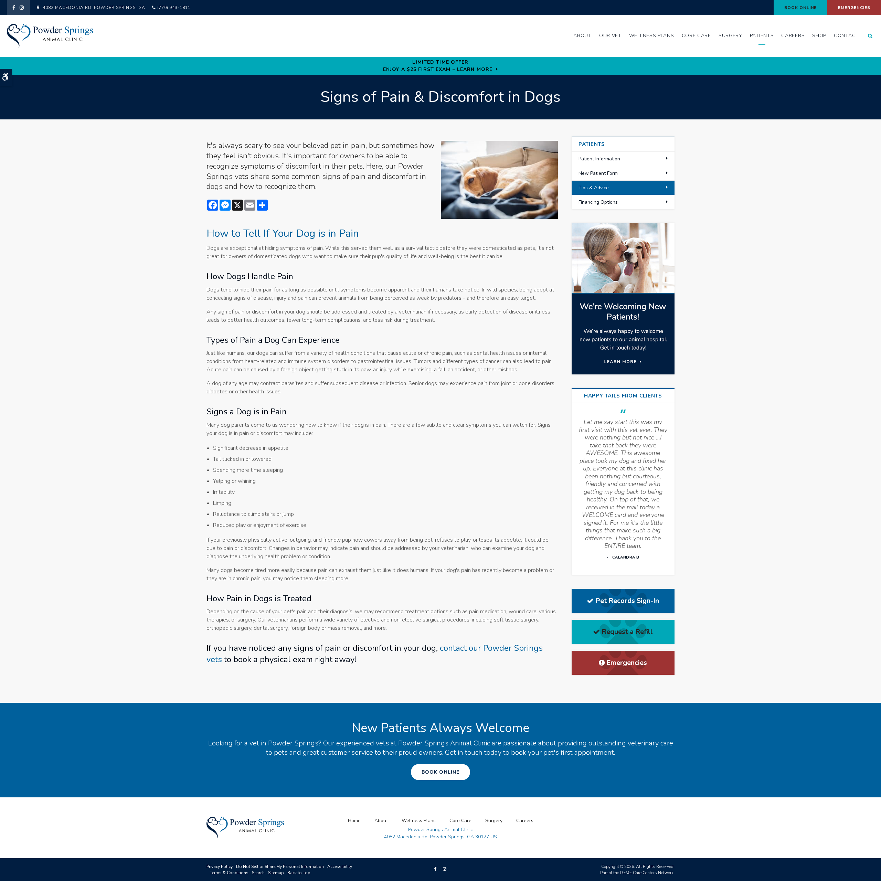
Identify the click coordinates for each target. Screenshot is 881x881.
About (582, 35)
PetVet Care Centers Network (646, 872)
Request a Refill (627, 631)
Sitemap (276, 872)
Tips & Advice (594, 187)
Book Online (800, 7)
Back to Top (298, 872)
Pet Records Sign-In (627, 600)
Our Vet (610, 35)
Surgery (730, 35)
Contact (846, 35)
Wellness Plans (651, 35)
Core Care (696, 35)
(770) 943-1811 (174, 7)
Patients (762, 35)
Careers (793, 35)
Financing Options (598, 202)
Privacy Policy (219, 866)
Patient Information (599, 159)
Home (354, 820)
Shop (819, 35)
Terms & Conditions (229, 872)
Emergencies (854, 7)
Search (258, 872)
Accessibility (339, 866)
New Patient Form (598, 173)
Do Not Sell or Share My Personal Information (280, 866)
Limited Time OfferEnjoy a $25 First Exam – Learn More (437, 66)
